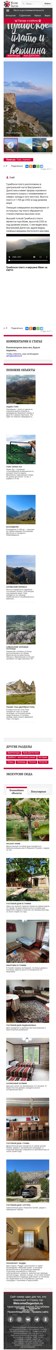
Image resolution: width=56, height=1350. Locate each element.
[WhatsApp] (37, 166)
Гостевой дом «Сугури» (18, 1205)
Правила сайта (40, 1312)
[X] (34, 166)
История (43, 757)
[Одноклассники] (30, 166)
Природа (10, 160)
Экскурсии (10, 16)
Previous (10, 145)
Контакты (34, 1308)
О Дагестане (25, 16)
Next (45, 145)
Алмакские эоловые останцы (17, 648)
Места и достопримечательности (29, 10)
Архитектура (14, 56)
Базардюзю (12, 527)
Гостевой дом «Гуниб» (18, 1143)
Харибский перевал (16, 587)
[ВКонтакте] (27, 166)
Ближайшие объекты (17, 792)
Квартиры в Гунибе (16, 965)
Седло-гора (12, 407)
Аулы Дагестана (31, 56)
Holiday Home (13, 844)
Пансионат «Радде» (16, 1263)
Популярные (38, 791)
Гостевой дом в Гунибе (18, 904)
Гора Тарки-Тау (14, 467)
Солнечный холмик (16, 1083)
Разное (32, 762)
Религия (43, 762)
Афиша (37, 16)
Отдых (11, 762)
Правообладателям (19, 1312)
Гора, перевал (24, 160)
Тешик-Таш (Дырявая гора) (20, 707)
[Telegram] (41, 166)
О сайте (20, 1308)
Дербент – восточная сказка (21, 757)
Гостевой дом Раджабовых (21, 1025)
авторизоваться (14, 356)
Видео (47, 16)
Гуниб (12, 177)
